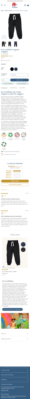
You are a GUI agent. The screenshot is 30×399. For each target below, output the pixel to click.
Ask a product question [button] (15, 184)
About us (3, 333)
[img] (4, 193)
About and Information (7, 375)
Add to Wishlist (8, 83)
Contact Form (5, 390)
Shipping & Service (6, 339)
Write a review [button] (15, 181)
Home (2, 10)
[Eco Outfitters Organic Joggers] (15, 253)
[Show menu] (1, 5)
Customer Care (5, 370)
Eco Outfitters (4, 54)
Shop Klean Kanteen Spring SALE (15, 1)
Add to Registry (22, 83)
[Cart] (28, 5)
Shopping (3, 379)
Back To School (8, 10)
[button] (4, 56)
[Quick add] (3, 266)
